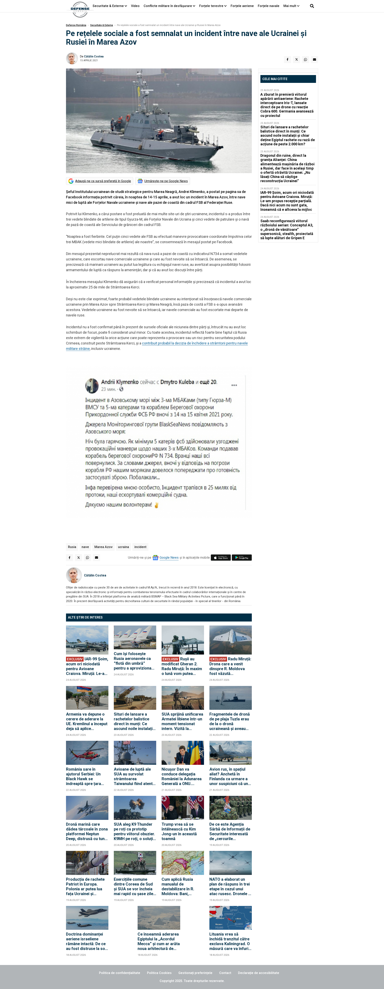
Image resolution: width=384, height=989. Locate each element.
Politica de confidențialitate (119, 973)
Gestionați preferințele (195, 973)
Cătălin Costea (94, 56)
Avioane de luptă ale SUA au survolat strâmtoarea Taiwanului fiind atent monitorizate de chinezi (133, 776)
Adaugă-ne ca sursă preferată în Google (103, 181)
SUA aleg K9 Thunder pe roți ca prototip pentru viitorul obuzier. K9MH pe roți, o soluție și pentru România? (134, 831)
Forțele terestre (211, 6)
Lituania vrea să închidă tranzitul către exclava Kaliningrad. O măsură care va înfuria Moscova (230, 941)
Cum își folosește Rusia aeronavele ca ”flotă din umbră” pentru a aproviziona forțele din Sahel (132, 661)
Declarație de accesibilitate (258, 973)
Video (135, 6)
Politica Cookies (159, 973)
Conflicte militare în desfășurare (168, 6)
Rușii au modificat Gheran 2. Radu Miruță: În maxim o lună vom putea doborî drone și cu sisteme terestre (182, 666)
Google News (169, 557)
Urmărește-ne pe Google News (166, 181)
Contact (225, 973)
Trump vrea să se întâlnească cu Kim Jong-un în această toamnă (179, 831)
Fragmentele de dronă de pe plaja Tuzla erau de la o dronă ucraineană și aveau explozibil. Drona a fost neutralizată (230, 721)
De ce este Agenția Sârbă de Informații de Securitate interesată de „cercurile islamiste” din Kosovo (229, 831)
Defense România (76, 25)
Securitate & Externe (108, 6)
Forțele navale (268, 6)
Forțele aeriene (242, 6)
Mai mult (290, 6)
